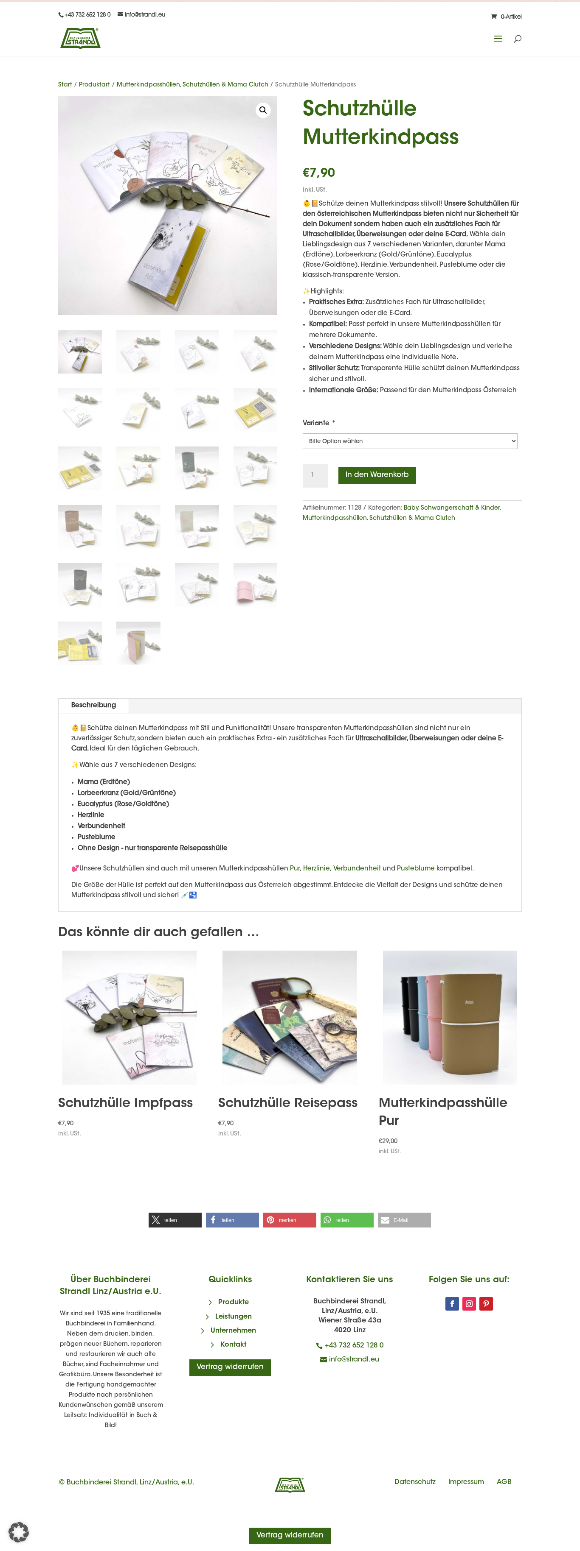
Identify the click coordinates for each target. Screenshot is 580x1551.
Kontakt (233, 1345)
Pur (295, 869)
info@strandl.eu (354, 1359)
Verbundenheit (357, 869)
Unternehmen (233, 1331)
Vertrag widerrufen (230, 1367)
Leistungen (233, 1317)
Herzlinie (315, 869)
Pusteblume (416, 869)
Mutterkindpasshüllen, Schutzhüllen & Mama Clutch (192, 85)
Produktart (94, 85)
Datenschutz (415, 1482)
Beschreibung (93, 706)
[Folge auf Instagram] (469, 1304)
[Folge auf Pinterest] (486, 1304)
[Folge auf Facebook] (452, 1304)
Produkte (233, 1302)
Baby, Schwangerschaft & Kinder (452, 508)
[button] (263, 110)
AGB (504, 1482)
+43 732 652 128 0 (354, 1345)
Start (65, 85)
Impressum (466, 1482)
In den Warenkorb (377, 475)
